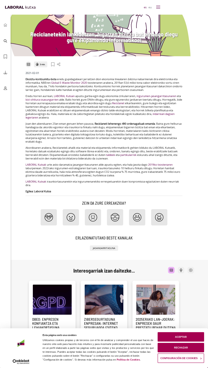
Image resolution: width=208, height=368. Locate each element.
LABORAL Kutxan (64, 96)
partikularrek (128, 155)
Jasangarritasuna (104, 248)
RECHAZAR (181, 347)
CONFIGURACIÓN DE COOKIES (179, 358)
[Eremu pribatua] (5, 88)
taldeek (110, 155)
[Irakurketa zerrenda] (5, 56)
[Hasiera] (5, 25)
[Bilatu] (5, 41)
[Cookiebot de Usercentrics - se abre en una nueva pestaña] (21, 361)
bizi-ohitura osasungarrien (42, 99)
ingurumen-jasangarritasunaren (156, 96)
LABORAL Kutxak (36, 164)
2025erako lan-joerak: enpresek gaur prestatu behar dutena (156, 323)
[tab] (171, 270)
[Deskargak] (5, 72)
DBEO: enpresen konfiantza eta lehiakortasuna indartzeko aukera (48, 325)
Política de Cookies (128, 359)
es (145, 7)
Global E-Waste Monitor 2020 (69, 83)
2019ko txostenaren (160, 164)
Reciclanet (118, 103)
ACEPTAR (181, 336)
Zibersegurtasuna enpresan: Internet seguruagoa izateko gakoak (101, 325)
